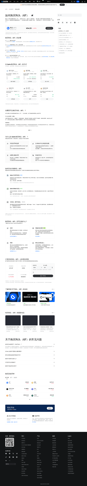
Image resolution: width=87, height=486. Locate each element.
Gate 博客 (70, 442)
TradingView (55, 464)
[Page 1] (29, 399)
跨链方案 (54, 466)
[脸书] (58, 22)
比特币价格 (70, 460)
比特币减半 (70, 449)
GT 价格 (69, 458)
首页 (6, 9)
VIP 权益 (54, 438)
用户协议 (34, 422)
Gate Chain (24, 469)
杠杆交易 (39, 445)
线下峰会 (23, 473)
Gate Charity (39, 471)
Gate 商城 (39, 473)
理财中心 (39, 447)
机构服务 (54, 440)
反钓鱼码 (43, 45)
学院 (69, 438)
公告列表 (54, 445)
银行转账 (18, 51)
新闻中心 (23, 442)
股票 (38, 455)
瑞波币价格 (70, 464)
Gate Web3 (39, 475)
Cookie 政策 (24, 453)
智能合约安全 (55, 453)
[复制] (32, 15)
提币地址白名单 (48, 45)
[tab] (7, 377)
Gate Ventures (25, 475)
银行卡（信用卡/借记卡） (12, 51)
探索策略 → (37, 251)
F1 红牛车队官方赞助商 (26, 445)
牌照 (22, 460)
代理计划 (54, 462)
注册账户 (13, 41)
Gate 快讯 (70, 440)
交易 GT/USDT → (13, 236)
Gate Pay (39, 460)
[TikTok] (70, 22)
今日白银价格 (70, 471)
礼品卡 (38, 466)
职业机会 (23, 440)
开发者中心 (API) (55, 455)
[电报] (66, 22)
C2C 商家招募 (55, 460)
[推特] (62, 22)
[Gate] (5, 1)
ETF (38, 449)
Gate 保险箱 (39, 477)
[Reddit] (75, 22)
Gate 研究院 (70, 447)
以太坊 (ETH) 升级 (71, 451)
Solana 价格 (70, 466)
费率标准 (54, 447)
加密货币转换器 (71, 473)
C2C (38, 438)
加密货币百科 (70, 445)
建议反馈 (54, 442)
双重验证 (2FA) (32, 41)
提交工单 (15, 422)
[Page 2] (30, 399)
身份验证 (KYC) (10, 45)
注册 (78, 1)
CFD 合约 (39, 453)
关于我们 (23, 438)
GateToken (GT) (25, 464)
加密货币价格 (70, 455)
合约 (38, 451)
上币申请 (54, 451)
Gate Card (39, 462)
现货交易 (39, 442)
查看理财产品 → (13, 251)
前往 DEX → (37, 236)
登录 (74, 1)
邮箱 (12, 422)
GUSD (23, 466)
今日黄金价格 (70, 469)
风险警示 (23, 449)
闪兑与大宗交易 (40, 440)
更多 (53, 289)
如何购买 (11, 9)
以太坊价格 (70, 462)
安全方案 (23, 462)
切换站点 (62, 4)
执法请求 (23, 471)
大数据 (69, 453)
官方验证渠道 (55, 458)
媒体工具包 (24, 455)
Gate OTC (39, 469)
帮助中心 (54, 449)
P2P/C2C (22, 51)
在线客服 (8, 422)
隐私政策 (23, 451)
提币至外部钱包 (45, 56)
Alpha (38, 458)
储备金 (23, 458)
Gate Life (39, 464)
